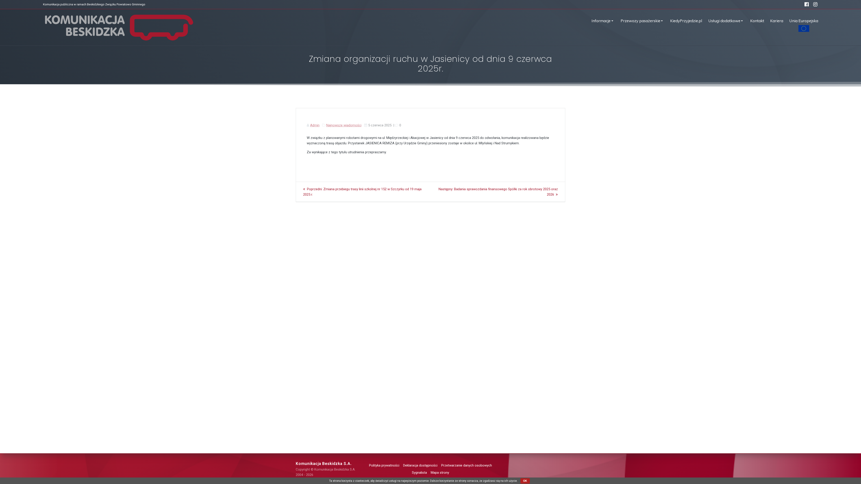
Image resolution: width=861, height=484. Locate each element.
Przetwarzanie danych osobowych (466, 465)
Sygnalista (419, 473)
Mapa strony (440, 473)
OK (525, 480)
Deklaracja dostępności (420, 465)
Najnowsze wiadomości (343, 125)
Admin (315, 125)
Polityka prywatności (384, 465)
